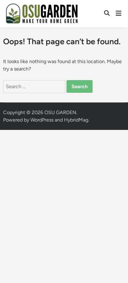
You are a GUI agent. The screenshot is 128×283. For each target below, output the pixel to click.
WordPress (41, 120)
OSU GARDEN (60, 112)
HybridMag (76, 120)
